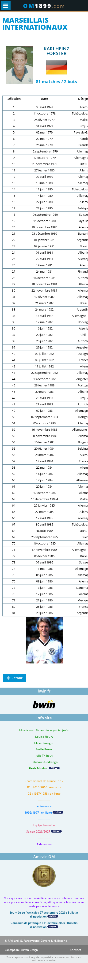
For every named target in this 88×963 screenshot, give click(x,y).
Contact (75, 950)
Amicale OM (44, 856)
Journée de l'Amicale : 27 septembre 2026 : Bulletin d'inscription (44, 915)
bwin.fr (44, 691)
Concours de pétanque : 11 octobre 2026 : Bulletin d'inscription (44, 925)
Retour (17, 678)
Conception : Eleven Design (21, 950)
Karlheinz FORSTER (56, 50)
